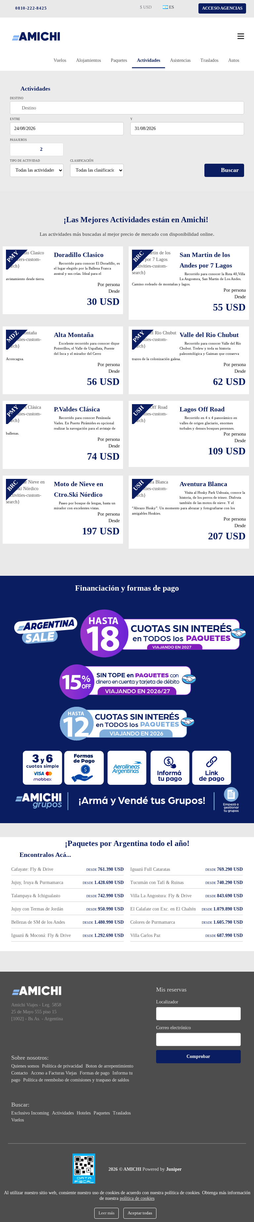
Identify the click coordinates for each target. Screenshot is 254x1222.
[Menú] (240, 36)
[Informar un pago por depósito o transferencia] (170, 767)
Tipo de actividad (25, 160)
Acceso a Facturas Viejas (54, 1073)
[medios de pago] (42, 767)
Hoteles (84, 1113)
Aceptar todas (140, 1212)
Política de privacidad (63, 1066)
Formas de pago (95, 1073)
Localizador (167, 1001)
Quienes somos (25, 1066)
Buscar (230, 170)
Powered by (162, 1169)
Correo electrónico (173, 1027)
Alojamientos (88, 60)
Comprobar (198, 1056)
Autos (233, 60)
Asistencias (180, 60)
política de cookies (137, 1198)
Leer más (106, 1212)
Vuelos (60, 60)
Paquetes (119, 60)
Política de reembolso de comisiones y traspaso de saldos (76, 1079)
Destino (16, 98)
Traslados (209, 60)
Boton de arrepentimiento (109, 1066)
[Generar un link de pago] (212, 767)
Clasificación (82, 160)
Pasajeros (18, 140)
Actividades (148, 60)
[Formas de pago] (130, 632)
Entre (15, 119)
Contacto (20, 1073)
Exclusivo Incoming (30, 1113)
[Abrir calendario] (120, 128)
